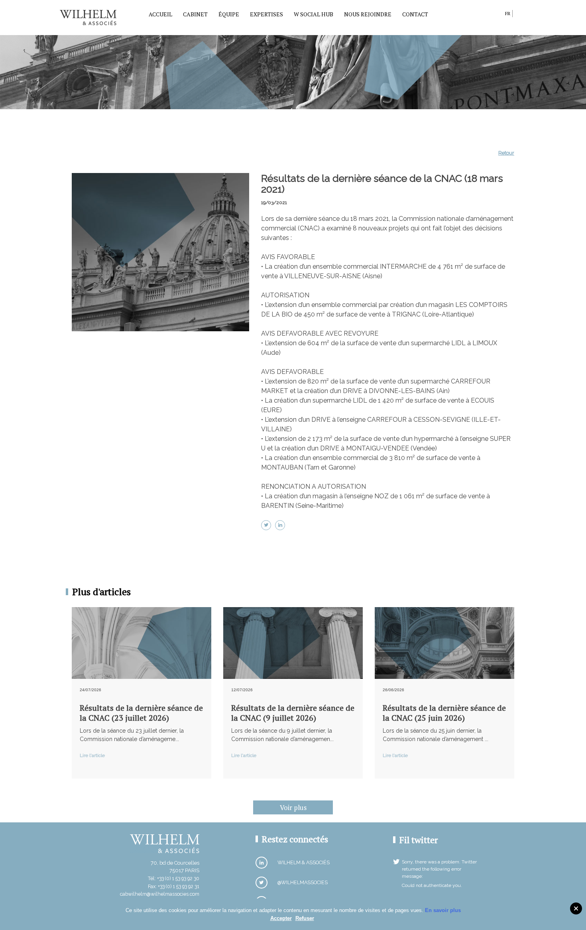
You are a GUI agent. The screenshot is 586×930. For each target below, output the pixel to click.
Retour (506, 153)
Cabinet (195, 14)
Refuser (304, 918)
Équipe (228, 14)
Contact (415, 14)
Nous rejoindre (367, 14)
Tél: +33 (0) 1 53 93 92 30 (173, 878)
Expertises (266, 14)
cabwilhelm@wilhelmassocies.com (159, 894)
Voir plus (293, 807)
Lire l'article (92, 755)
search (497, 15)
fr (507, 13)
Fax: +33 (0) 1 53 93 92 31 (173, 886)
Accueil (160, 14)
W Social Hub (313, 14)
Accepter (281, 918)
